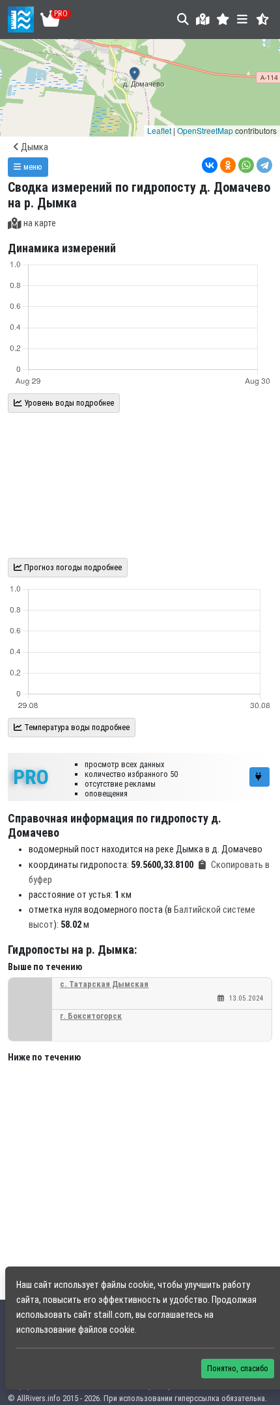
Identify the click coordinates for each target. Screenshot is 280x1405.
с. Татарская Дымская (104, 984)
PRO (31, 777)
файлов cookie (106, 1329)
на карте (39, 223)
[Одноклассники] (228, 165)
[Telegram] (264, 165)
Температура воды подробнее (76, 727)
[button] (223, 19)
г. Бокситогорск (91, 1016)
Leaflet (159, 130)
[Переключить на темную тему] (263, 19)
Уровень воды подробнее (68, 403)
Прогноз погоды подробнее (72, 567)
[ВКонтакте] (209, 165)
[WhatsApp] (246, 165)
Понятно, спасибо (237, 1368)
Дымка (33, 147)
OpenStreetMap (205, 130)
